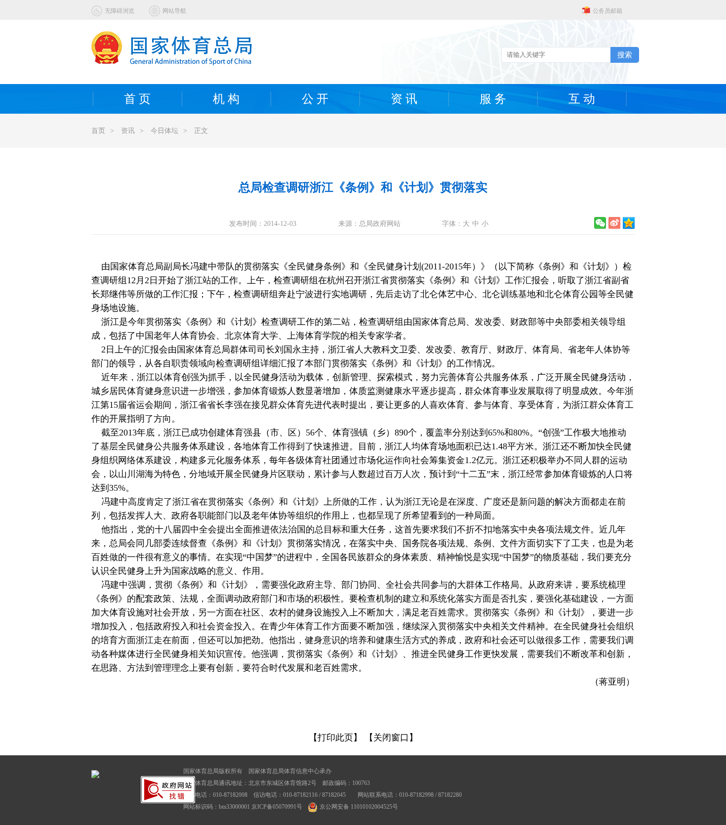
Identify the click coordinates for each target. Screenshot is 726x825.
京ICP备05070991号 (276, 806)
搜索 (624, 54)
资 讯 (404, 98)
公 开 (315, 98)
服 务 (493, 98)
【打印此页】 (335, 737)
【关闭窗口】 (391, 737)
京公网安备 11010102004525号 (359, 806)
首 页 (137, 98)
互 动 (581, 98)
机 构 (226, 98)
